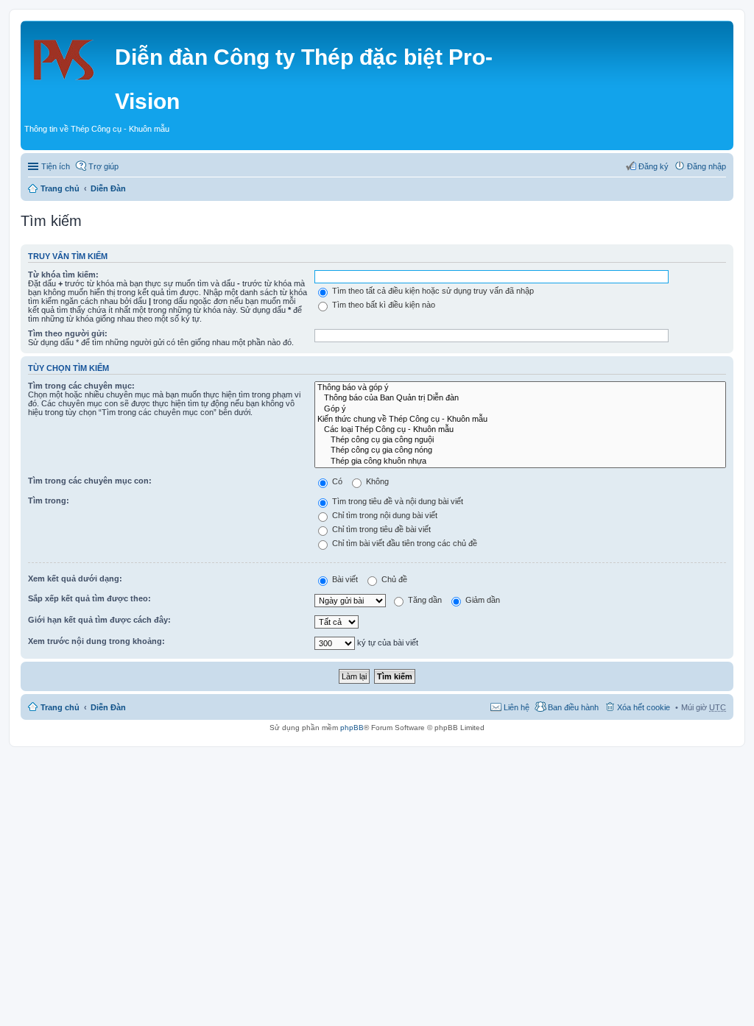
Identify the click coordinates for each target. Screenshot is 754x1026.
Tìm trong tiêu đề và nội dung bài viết (396, 501)
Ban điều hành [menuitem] (573, 707)
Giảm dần (481, 599)
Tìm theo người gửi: (68, 333)
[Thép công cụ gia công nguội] (520, 440)
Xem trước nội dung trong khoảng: (96, 641)
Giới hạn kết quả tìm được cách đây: (99, 619)
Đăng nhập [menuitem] (706, 166)
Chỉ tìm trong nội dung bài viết (383, 515)
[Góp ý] (520, 409)
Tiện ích (55, 166)
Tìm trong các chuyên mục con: (90, 480)
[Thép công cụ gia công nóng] (520, 450)
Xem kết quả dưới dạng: (75, 578)
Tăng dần (424, 599)
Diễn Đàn (108, 188)
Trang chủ (60, 188)
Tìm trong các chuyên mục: (81, 385)
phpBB (352, 727)
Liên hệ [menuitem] (516, 707)
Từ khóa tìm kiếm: (63, 274)
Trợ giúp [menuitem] (103, 166)
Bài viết (344, 579)
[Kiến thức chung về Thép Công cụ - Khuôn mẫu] (520, 419)
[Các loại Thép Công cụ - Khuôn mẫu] (520, 430)
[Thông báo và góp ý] (520, 388)
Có (336, 481)
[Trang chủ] (69, 55)
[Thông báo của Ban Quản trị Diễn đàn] (520, 398)
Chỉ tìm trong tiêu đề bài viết (380, 529)
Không (376, 481)
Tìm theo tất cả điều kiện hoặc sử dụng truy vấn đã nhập (432, 290)
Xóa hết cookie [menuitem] (643, 707)
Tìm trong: (48, 500)
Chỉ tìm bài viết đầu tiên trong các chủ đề (403, 543)
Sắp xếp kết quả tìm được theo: (89, 598)
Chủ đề (393, 579)
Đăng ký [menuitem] (653, 166)
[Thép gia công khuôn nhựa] (520, 461)
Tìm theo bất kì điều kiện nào (382, 304)
